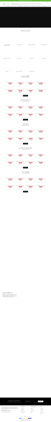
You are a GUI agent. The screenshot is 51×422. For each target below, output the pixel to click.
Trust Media (29, 420)
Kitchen (41, 411)
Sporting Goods (42, 412)
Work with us (22, 409)
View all (25, 95)
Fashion (41, 410)
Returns (32, 409)
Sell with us (22, 410)
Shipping (32, 411)
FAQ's (31, 412)
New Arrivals (42, 408)
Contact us (22, 412)
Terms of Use (32, 408)
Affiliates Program (23, 411)
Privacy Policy (32, 410)
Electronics (42, 409)
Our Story (22, 408)
